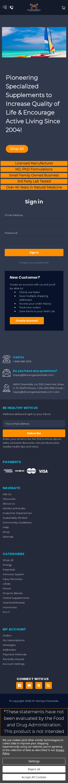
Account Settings (13, 663)
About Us (9, 503)
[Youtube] (29, 685)
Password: (11, 233)
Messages (9, 645)
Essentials (9, 569)
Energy (7, 564)
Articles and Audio (14, 508)
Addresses (9, 649)
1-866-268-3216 (22, 361)
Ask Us (7, 494)
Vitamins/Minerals (14, 602)
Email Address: (14, 215)
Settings (34, 761)
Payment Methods (14, 654)
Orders (7, 635)
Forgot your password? (34, 262)
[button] (17, 149)
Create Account (27, 320)
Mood (7, 588)
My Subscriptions (13, 640)
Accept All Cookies (34, 777)
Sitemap (8, 536)
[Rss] (48, 685)
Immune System (13, 574)
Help (6, 527)
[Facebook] (19, 685)
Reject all (34, 769)
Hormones (10, 607)
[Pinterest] (38, 685)
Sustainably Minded (15, 517)
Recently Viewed (13, 659)
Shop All (8, 560)
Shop (6, 532)
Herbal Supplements (16, 598)
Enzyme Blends (12, 593)
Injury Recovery (12, 579)
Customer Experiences (17, 513)
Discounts (9, 499)
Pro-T (6, 612)
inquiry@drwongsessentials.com (33, 375)
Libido (7, 583)
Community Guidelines (17, 522)
